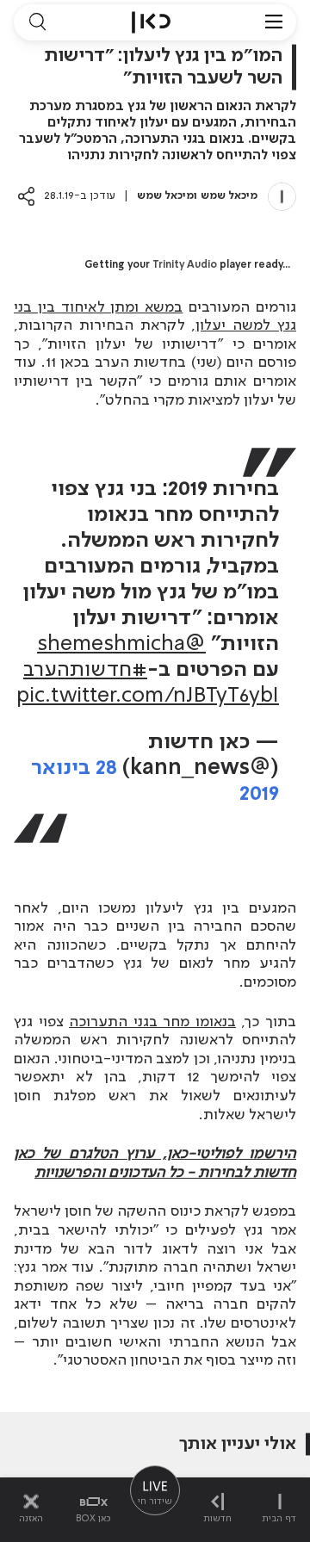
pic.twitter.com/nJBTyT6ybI (147, 696)
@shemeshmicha (121, 644)
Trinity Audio (184, 265)
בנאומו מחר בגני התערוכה (152, 1022)
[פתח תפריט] (274, 22)
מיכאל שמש (229, 195)
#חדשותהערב (85, 670)
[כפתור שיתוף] (26, 196)
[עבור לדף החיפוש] (37, 22)
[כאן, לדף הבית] (151, 22)
